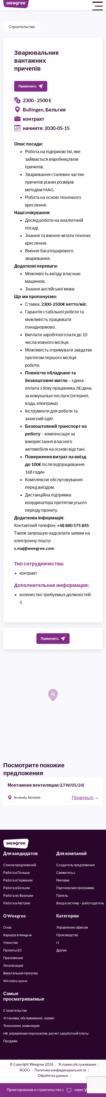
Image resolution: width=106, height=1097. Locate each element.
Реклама (62, 880)
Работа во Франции (18, 895)
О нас (7, 927)
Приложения (13, 958)
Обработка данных (53, 1076)
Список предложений (19, 865)
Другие (61, 950)
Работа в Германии (18, 880)
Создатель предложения (75, 865)
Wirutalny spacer (15, 981)
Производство (67, 935)
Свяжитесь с (65, 873)
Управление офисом (72, 927)
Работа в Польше (16, 873)
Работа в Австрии (16, 903)
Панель (62, 895)
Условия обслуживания (77, 1064)
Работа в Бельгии (16, 888)
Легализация (13, 965)
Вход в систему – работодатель (80, 903)
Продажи (10, 1041)
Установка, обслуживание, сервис (29, 1018)
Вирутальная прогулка (20, 973)
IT (57, 943)
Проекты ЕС (12, 950)
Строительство (22, 26)
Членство (10, 943)
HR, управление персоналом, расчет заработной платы (46, 1033)
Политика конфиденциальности (60, 1070)
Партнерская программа (75, 888)
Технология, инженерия (21, 1026)
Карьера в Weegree (17, 935)
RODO (25, 1070)
